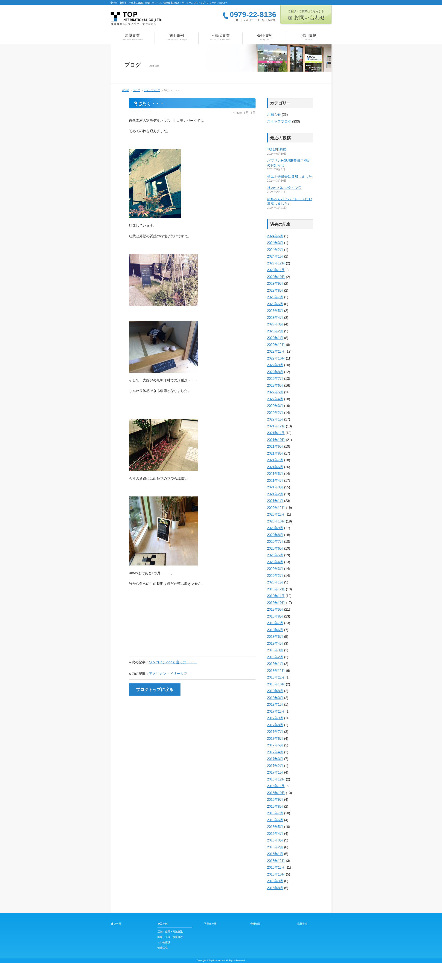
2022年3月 (275, 406)
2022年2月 (275, 413)
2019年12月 (276, 589)
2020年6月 (275, 548)
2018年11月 (276, 677)
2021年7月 (275, 460)
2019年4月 (275, 643)
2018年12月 (276, 671)
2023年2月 (275, 331)
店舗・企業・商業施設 (170, 931)
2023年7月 (275, 297)
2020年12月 (276, 508)
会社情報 (264, 37)
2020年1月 (275, 582)
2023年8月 (275, 290)
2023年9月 (275, 283)
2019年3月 (275, 650)
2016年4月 (275, 833)
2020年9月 (275, 528)
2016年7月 (275, 813)
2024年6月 (275, 236)
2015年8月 (275, 888)
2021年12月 (276, 426)
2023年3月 (275, 324)
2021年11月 (276, 433)
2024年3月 (275, 243)
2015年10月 (276, 874)
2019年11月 (276, 596)
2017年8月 (275, 725)
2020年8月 (275, 535)
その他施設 (163, 942)
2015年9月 (275, 881)
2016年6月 (275, 820)
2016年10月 (276, 793)
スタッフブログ (279, 121)
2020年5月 (275, 555)
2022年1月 (275, 419)
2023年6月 (275, 304)
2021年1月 (275, 501)
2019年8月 (275, 616)
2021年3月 (275, 487)
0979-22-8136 (253, 14)
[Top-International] (136, 20)
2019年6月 (275, 630)
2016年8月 (275, 806)
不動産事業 (220, 37)
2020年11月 (276, 514)
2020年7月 (275, 541)
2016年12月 (276, 779)
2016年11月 (276, 786)
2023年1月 (275, 338)
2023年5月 (275, 311)
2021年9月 (275, 446)
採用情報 (308, 37)
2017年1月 (275, 772)
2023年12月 (276, 263)
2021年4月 (275, 480)
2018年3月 (275, 698)
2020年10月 (276, 521)
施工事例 (176, 37)
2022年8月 (275, 372)
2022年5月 (275, 392)
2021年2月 (275, 494)
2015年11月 (276, 867)
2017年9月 (275, 718)
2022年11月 (276, 351)
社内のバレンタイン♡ (284, 188)
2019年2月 (275, 657)
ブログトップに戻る (154, 689)
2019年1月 (275, 664)
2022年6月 (275, 385)
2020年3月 (275, 569)
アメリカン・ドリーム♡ (168, 674)
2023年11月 (276, 270)
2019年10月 (276, 603)
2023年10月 (276, 277)
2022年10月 (276, 358)
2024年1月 (275, 256)
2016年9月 (275, 799)
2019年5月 (275, 636)
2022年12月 (276, 345)
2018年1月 (275, 704)
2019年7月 (275, 623)
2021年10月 (276, 440)
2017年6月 (275, 738)
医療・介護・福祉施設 (170, 937)
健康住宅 (162, 947)
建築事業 (132, 37)
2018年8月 (275, 691)
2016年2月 (275, 847)
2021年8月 (275, 453)
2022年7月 (275, 378)
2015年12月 (276, 861)
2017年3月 (275, 759)
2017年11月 (276, 711)
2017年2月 (275, 766)
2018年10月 (276, 684)
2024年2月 (275, 250)
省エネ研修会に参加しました (289, 176)
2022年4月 (275, 399)
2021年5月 (275, 474)
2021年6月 (275, 467)
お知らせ (274, 114)
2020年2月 (275, 575)
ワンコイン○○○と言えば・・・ (173, 662)
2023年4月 (275, 317)
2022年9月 (275, 365)
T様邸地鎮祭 (276, 149)
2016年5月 (275, 827)
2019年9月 (275, 609)
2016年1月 (275, 854)
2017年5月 (275, 745)
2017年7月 (275, 732)
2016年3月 (275, 840)
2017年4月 (275, 752)
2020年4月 (275, 562)
